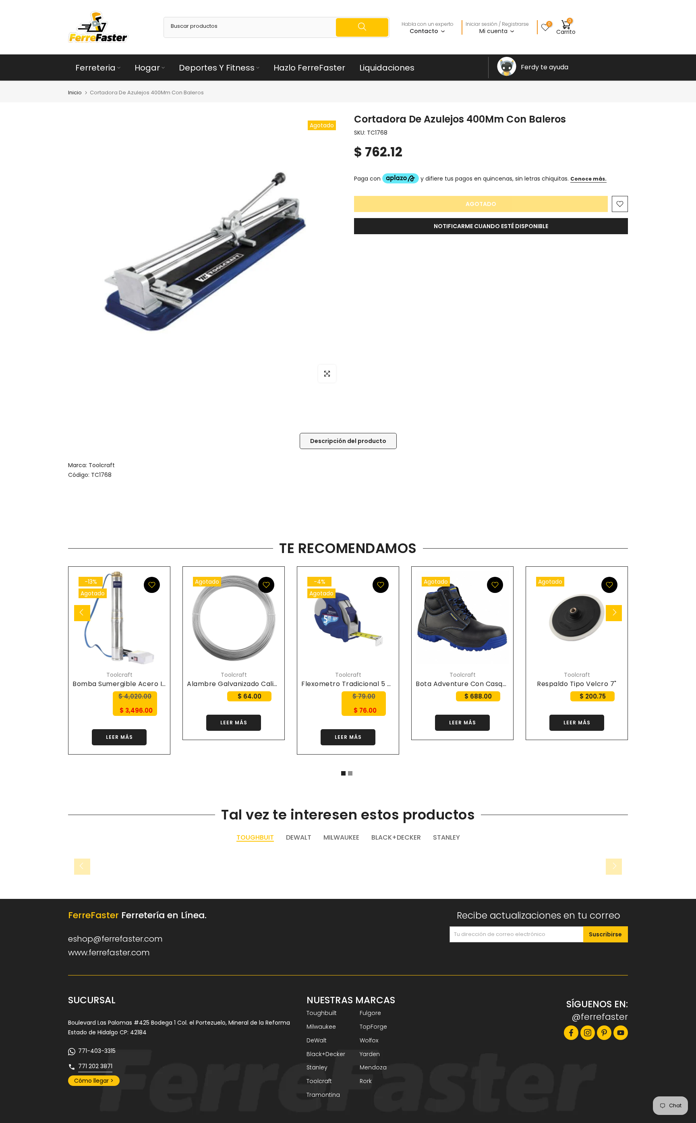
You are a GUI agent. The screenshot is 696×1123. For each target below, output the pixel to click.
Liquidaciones (386, 67)
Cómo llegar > (94, 1081)
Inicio (75, 92)
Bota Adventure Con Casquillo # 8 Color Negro (494, 683)
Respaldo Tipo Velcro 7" (577, 683)
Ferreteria (95, 67)
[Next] (614, 613)
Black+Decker (326, 1054)
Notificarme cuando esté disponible (491, 226)
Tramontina (323, 1095)
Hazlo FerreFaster (309, 67)
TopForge (373, 1027)
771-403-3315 (97, 1051)
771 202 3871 (95, 1066)
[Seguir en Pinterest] (604, 1032)
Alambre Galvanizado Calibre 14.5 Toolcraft (260, 683)
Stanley (317, 1067)
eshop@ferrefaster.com (115, 938)
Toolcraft (102, 465)
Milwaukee (321, 1027)
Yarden (370, 1054)
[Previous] (82, 613)
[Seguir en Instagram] (587, 1032)
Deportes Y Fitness (217, 67)
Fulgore (370, 1013)
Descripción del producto (348, 441)
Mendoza (373, 1067)
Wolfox (369, 1040)
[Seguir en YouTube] (620, 1032)
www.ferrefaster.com (109, 952)
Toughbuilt (322, 1013)
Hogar (147, 67)
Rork (366, 1081)
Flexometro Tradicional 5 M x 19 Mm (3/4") (372, 683)
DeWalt (317, 1040)
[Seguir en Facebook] (571, 1032)
